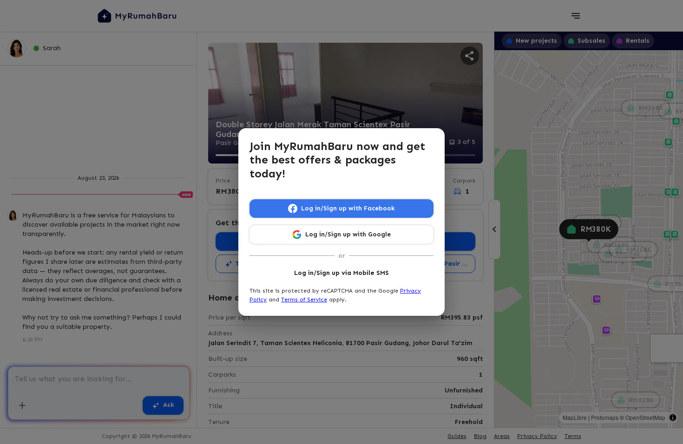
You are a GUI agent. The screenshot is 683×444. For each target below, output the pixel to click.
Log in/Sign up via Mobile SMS (341, 273)
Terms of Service (304, 299)
